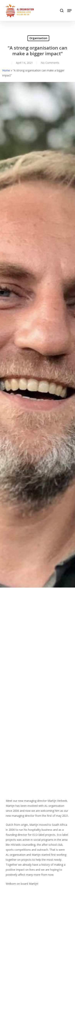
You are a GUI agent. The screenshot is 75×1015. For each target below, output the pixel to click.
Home (6, 70)
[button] (69, 10)
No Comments (50, 62)
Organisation (38, 38)
